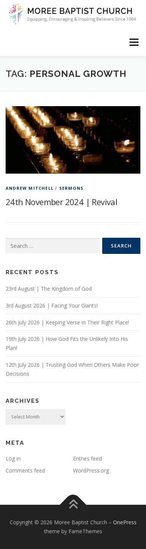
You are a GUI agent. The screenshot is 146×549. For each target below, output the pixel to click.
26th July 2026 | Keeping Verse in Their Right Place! (67, 322)
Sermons (71, 188)
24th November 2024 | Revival (61, 201)
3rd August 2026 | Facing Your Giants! (52, 305)
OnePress (125, 522)
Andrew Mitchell (30, 188)
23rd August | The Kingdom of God (49, 288)
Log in (13, 458)
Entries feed (87, 458)
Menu (133, 42)
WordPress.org (91, 470)
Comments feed (25, 470)
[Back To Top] (73, 505)
